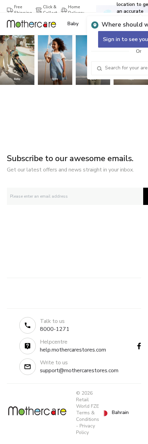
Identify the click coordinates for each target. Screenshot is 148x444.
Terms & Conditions (87, 416)
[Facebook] (139, 346)
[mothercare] (34, 23)
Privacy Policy (85, 429)
